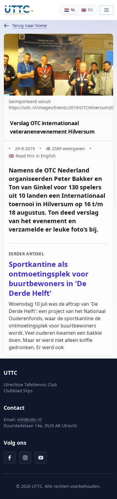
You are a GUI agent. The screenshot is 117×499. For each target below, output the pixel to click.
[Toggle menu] (106, 10)
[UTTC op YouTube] (41, 458)
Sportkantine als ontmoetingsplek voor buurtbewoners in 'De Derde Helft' (48, 278)
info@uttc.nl (29, 419)
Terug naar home (29, 25)
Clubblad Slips (18, 390)
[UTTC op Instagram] (25, 458)
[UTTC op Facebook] (10, 458)
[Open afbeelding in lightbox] (58, 65)
